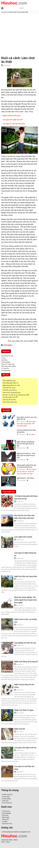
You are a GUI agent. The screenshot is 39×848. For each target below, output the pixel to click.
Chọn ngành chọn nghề (26, 473)
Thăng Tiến (5, 819)
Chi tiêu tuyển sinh (9, 397)
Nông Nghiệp (8, 345)
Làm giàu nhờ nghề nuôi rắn (13, 120)
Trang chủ (4, 12)
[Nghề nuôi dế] (7, 732)
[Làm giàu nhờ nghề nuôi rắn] (7, 751)
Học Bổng (4, 360)
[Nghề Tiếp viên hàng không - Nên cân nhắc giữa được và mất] (8, 445)
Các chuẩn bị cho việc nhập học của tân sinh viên (26, 471)
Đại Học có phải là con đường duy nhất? (16, 395)
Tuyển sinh (5, 801)
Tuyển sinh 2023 (7, 823)
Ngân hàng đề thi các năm (11, 385)
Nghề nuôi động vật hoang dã (26, 661)
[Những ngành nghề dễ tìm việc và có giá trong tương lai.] (8, 468)
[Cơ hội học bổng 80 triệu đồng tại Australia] (8, 433)
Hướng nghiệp (5, 362)
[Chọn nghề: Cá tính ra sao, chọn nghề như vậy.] (8, 420)
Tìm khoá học (6, 811)
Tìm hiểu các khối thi (10, 390)
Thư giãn (4, 821)
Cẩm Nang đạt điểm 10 (10, 383)
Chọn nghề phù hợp (9, 380)
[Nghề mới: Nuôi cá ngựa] (7, 713)
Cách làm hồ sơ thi (9, 388)
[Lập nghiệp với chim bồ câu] (7, 646)
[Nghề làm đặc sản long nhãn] (7, 580)
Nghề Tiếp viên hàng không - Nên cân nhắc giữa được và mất (26, 443)
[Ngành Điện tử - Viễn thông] (8, 481)
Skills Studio (5, 817)
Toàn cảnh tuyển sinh (10, 402)
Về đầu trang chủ (7, 794)
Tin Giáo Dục (5, 368)
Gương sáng (6, 796)
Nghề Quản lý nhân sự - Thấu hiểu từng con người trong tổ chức (26, 455)
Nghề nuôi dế (19, 729)
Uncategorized (5, 370)
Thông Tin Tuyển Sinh (7, 364)
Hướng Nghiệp (6, 813)
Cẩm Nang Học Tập (7, 356)
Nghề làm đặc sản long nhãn (25, 576)
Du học (3, 358)
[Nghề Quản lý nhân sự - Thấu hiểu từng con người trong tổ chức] (8, 457)
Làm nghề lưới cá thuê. (23, 537)
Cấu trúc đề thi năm (9, 400)
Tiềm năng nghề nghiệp (8, 366)
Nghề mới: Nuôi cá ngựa (24, 710)
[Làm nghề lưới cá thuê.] (7, 540)
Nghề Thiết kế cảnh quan (11, 116)
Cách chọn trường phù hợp (11, 392)
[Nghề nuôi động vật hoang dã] (7, 665)
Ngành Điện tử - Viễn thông (25, 478)
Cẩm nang (5, 815)
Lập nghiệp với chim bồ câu (25, 643)
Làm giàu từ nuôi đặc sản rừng (14, 124)
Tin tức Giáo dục (7, 803)
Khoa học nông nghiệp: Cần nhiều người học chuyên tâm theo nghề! (25, 600)
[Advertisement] (19, 34)
